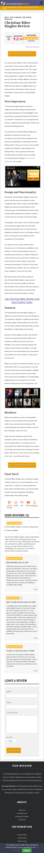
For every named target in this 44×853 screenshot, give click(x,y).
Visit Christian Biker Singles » (22, 54)
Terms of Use (22, 841)
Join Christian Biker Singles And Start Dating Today (22, 300)
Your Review (12, 713)
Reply (36, 589)
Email (9, 703)
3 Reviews (31, 41)
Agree (26, 850)
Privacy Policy (22, 835)
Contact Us (22, 820)
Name (9, 691)
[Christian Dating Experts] (15, 3)
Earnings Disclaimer (22, 816)
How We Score (22, 813)
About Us (22, 810)
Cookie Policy (22, 838)
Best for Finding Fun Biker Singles (18, 18)
